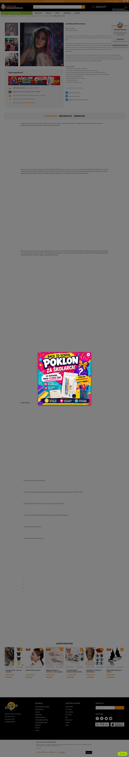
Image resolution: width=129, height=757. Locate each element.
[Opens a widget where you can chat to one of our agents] (122, 754)
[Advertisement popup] (64, 378)
